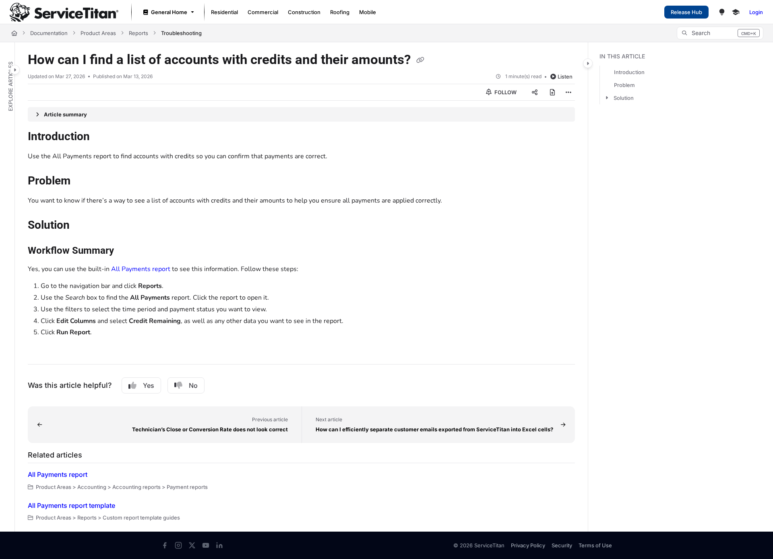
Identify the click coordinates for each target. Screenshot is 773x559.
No (193, 385)
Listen (565, 76)
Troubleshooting (181, 33)
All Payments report (140, 269)
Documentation (49, 33)
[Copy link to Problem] (83, 181)
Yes (148, 385)
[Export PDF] (552, 92)
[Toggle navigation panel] (15, 70)
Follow (505, 92)
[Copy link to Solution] (82, 225)
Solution (624, 98)
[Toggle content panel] (588, 63)
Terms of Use (595, 545)
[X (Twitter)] (192, 545)
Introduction (629, 72)
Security (562, 545)
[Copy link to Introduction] (102, 137)
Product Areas (98, 33)
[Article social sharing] (534, 92)
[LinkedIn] (219, 545)
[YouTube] (205, 545)
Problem (624, 85)
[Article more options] (568, 92)
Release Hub (686, 12)
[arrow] (606, 97)
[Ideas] (722, 12)
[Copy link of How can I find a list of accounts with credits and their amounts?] (420, 60)
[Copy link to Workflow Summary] (126, 251)
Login (756, 12)
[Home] (64, 12)
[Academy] (735, 12)
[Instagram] (178, 545)
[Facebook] (164, 545)
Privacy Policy (528, 545)
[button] (720, 33)
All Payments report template (71, 505)
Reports (138, 33)
